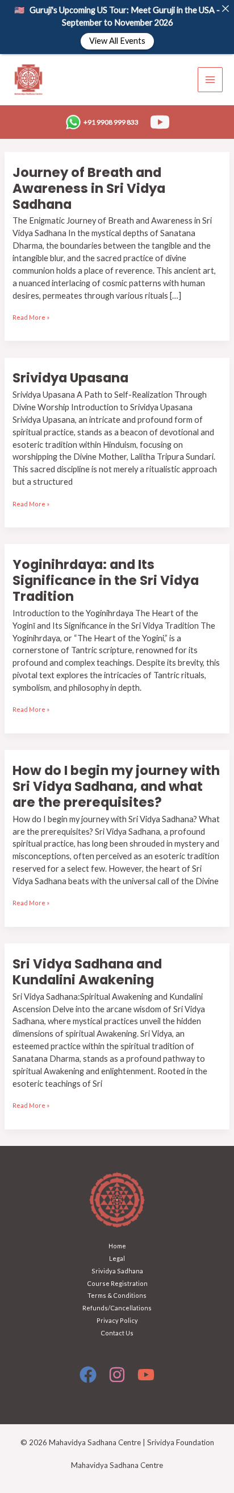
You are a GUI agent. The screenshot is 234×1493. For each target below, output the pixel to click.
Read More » (30, 316)
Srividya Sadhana (117, 1271)
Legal (117, 1258)
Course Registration (117, 1283)
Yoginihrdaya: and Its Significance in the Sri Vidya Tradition (105, 580)
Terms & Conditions (117, 1295)
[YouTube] (160, 122)
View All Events (117, 41)
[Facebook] (88, 1374)
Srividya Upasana (70, 378)
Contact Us (117, 1333)
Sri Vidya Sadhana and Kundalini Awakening (87, 972)
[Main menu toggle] (210, 79)
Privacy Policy (117, 1320)
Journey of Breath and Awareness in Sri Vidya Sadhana (88, 188)
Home (117, 1245)
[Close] (225, 9)
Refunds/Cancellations (117, 1307)
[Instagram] (117, 1374)
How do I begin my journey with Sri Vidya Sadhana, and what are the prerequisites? (116, 786)
